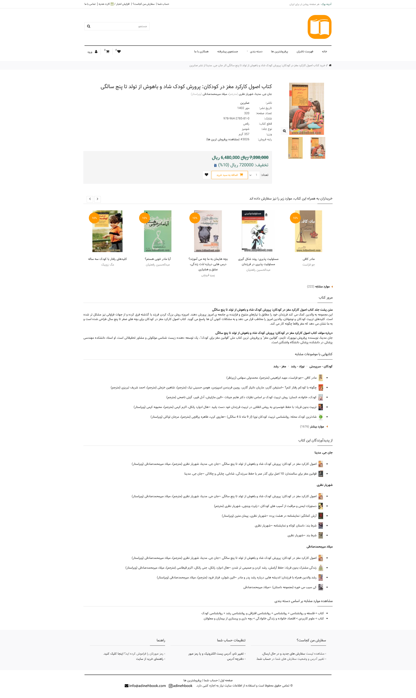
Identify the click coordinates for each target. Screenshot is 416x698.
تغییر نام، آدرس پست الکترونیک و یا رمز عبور (216, 653)
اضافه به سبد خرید (227, 175)
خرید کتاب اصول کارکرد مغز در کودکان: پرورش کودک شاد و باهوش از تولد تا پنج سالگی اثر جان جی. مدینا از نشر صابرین (257, 65)
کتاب (321, 613)
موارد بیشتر (317, 426)
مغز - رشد (279, 366)
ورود (90, 52)
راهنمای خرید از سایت (149, 659)
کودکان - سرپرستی (321, 366)
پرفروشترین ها (279, 51)
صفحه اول (226, 680)
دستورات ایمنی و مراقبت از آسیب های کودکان (288, 506)
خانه (324, 51)
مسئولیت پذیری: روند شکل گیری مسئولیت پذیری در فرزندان (258, 261)
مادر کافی (309, 259)
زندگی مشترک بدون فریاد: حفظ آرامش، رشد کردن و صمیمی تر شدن (274, 567)
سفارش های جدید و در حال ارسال (284, 653)
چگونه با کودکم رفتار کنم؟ (301, 387)
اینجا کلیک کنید (113, 653)
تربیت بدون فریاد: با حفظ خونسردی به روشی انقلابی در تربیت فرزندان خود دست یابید (264, 407)
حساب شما (163, 4)
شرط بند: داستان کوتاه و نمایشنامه (295, 525)
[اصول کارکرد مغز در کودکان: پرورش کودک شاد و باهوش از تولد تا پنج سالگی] (284, 131)
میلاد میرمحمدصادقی (215, 94)
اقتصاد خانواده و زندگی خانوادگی (275, 618)
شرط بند (311, 535)
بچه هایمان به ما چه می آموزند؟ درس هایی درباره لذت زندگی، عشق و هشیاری (208, 264)
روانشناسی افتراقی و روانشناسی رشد (248, 613)
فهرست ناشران (305, 51)
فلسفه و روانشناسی (302, 613)
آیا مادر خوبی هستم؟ (158, 259)
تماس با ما (90, 4)
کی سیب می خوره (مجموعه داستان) (294, 587)
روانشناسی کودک (212, 613)
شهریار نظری (246, 94)
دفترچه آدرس (235, 659)
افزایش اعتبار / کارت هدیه (114, 4)
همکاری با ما (201, 51)
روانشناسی (280, 613)
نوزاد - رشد (297, 366)
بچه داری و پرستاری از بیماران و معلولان (228, 618)
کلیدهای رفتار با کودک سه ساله (107, 259)
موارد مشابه (322, 286)
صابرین (244, 103)
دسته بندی (256, 51)
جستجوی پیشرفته (227, 51)
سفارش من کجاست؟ (143, 4)
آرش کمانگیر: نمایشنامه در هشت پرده (293, 515)
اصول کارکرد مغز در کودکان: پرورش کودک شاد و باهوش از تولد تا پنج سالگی (269, 464)
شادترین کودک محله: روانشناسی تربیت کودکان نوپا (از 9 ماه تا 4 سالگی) (272, 416)
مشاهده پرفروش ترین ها (223, 139)
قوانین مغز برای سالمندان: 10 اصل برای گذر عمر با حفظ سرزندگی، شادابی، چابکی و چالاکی (261, 473)
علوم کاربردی (307, 618)
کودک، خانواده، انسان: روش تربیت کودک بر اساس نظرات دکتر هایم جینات (270, 397)
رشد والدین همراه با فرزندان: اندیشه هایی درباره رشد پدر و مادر (277, 577)
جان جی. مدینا (263, 94)
